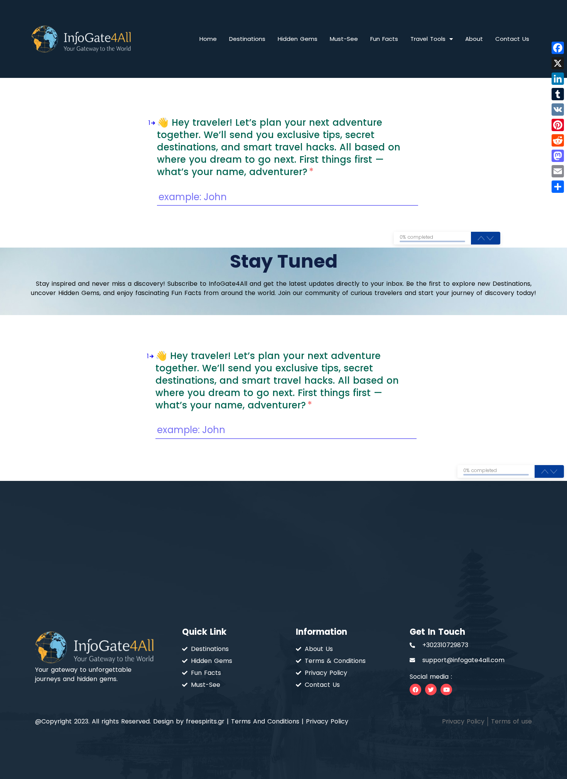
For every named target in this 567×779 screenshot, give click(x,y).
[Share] (557, 186)
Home (208, 39)
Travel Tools (428, 39)
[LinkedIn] (557, 78)
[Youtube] (446, 689)
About (474, 39)
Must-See (344, 39)
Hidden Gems (297, 39)
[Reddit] (557, 140)
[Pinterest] (557, 125)
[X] (557, 63)
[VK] (557, 109)
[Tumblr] (557, 94)
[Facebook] (415, 689)
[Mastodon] (557, 156)
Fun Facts (384, 39)
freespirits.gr (205, 721)
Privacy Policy (327, 721)
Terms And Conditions (265, 721)
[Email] (557, 171)
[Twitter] (431, 689)
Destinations (247, 39)
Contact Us (512, 39)
